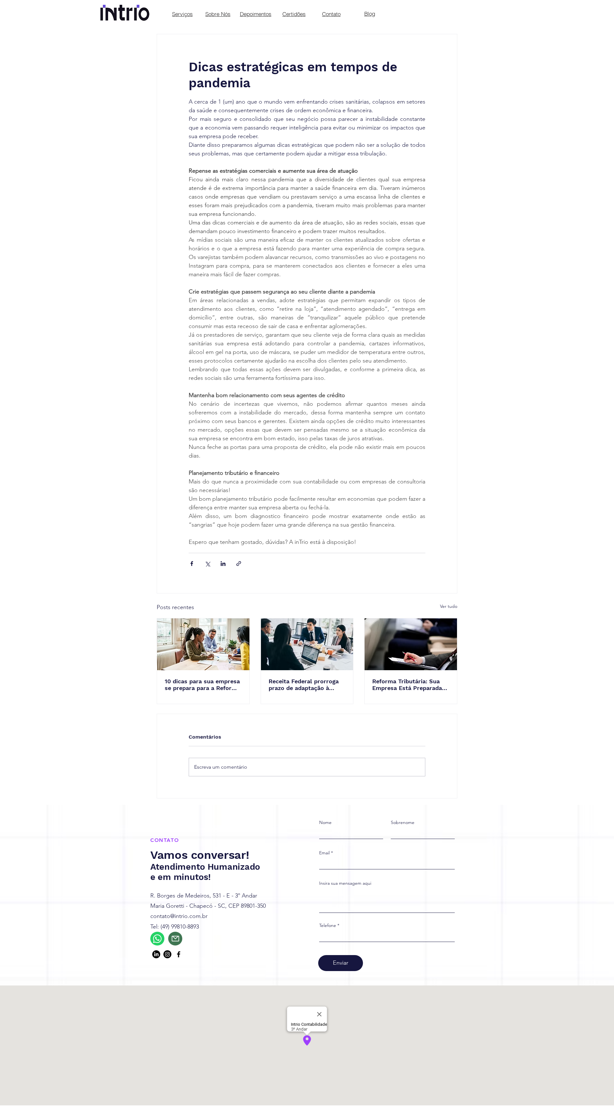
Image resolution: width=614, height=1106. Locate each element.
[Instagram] (167, 954)
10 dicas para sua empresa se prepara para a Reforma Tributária (202, 684)
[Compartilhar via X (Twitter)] (207, 564)
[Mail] (175, 938)
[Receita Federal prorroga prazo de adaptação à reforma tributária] (307, 644)
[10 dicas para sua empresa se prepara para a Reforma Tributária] (203, 644)
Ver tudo (448, 606)
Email (324, 853)
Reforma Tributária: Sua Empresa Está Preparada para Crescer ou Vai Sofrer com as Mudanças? (409, 684)
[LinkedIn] (156, 954)
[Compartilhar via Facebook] (192, 564)
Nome (325, 822)
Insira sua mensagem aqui (345, 883)
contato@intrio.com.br (179, 916)
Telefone (327, 925)
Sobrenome (402, 822)
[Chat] (157, 938)
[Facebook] (179, 954)
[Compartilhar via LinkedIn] (223, 564)
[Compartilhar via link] (239, 564)
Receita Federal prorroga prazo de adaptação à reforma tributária (304, 684)
